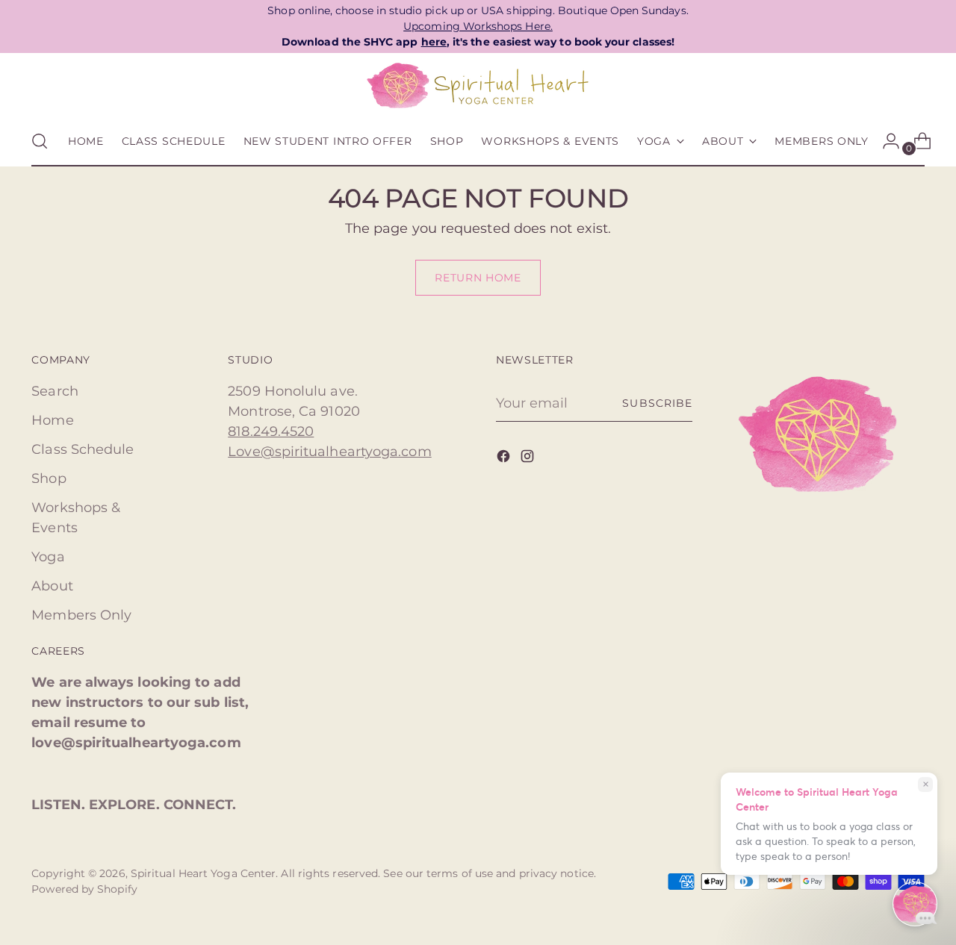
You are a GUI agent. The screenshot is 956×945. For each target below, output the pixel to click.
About (51, 586)
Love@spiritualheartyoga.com (329, 451)
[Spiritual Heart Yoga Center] (478, 86)
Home (52, 420)
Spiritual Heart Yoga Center (203, 873)
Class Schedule (82, 449)
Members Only (81, 615)
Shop (48, 478)
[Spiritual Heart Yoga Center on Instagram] (529, 459)
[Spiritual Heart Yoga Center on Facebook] (505, 459)
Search (54, 391)
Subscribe (657, 403)
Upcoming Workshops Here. (478, 26)
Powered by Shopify (84, 889)
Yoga (47, 557)
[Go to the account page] (885, 141)
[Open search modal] (40, 141)
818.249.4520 (271, 431)
